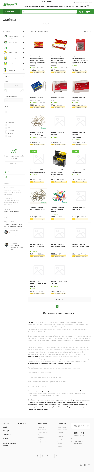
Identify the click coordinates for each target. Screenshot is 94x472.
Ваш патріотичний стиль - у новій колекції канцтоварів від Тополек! (12, 192)
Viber (56, 456)
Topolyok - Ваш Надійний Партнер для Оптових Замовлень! (12, 202)
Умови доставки (43, 432)
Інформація (42, 423)
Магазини (41, 427)
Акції (5, 427)
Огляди (59, 439)
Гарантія (40, 435)
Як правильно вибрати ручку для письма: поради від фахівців (15, 236)
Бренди (6, 431)
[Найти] (75, 12)
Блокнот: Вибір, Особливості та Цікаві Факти (16, 247)
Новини (6, 183)
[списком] (88, 31)
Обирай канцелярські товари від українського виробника (13, 225)
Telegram (47, 456)
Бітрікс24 (60, 446)
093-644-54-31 (49, 1)
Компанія (22, 423)
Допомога (61, 423)
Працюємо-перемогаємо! (12, 211)
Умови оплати (42, 429)
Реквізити (41, 437)
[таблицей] (90, 31)
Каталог (6, 423)
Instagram (42, 456)
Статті (5, 217)
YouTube (52, 456)
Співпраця (7, 434)
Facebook (38, 456)
